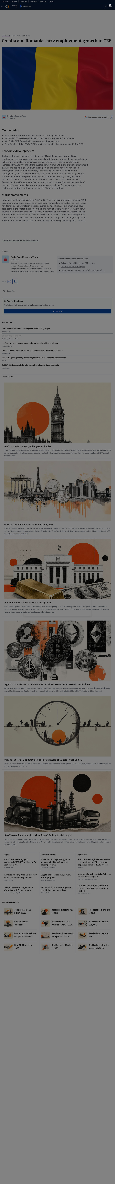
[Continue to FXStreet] (110, 5)
